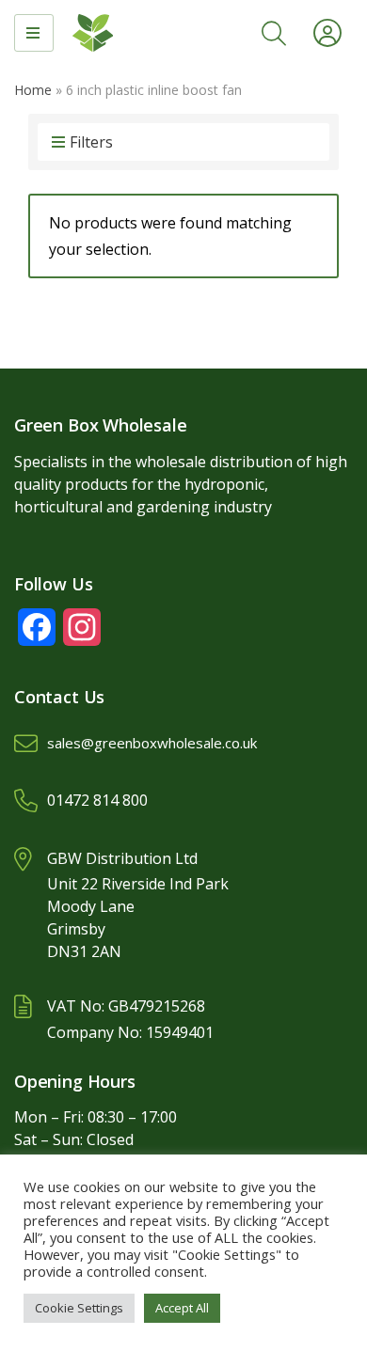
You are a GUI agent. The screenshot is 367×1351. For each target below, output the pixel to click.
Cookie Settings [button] (79, 1307)
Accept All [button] (182, 1307)
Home (33, 90)
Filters (91, 142)
